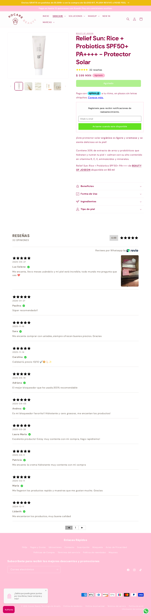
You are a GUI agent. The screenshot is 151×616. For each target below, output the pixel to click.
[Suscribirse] (57, 569)
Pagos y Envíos (38, 547)
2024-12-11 (18, 506)
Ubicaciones (55, 547)
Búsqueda (97, 547)
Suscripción (83, 547)
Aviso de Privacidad (116, 547)
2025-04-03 (19, 403)
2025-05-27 (19, 262)
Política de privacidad (95, 606)
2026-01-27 (18, 300)
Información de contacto (133, 609)
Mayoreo (113, 552)
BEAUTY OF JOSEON (84, 33)
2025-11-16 (18, 326)
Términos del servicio (69, 552)
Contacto (69, 547)
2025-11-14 (18, 352)
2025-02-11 (18, 480)
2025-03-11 (18, 455)
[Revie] (132, 250)
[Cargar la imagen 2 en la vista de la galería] (28, 86)
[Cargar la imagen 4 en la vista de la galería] (48, 86)
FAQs (24, 547)
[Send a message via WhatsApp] (146, 611)
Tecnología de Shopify (51, 606)
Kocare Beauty (34, 606)
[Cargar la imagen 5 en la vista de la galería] (57, 86)
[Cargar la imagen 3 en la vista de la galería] (38, 86)
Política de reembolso (94, 552)
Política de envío (136, 606)
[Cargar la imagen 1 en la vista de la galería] (19, 86)
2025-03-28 (19, 429)
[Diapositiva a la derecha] (65, 86)
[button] (59, 16)
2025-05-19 (19, 378)
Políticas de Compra (44, 552)
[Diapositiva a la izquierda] (10, 86)
